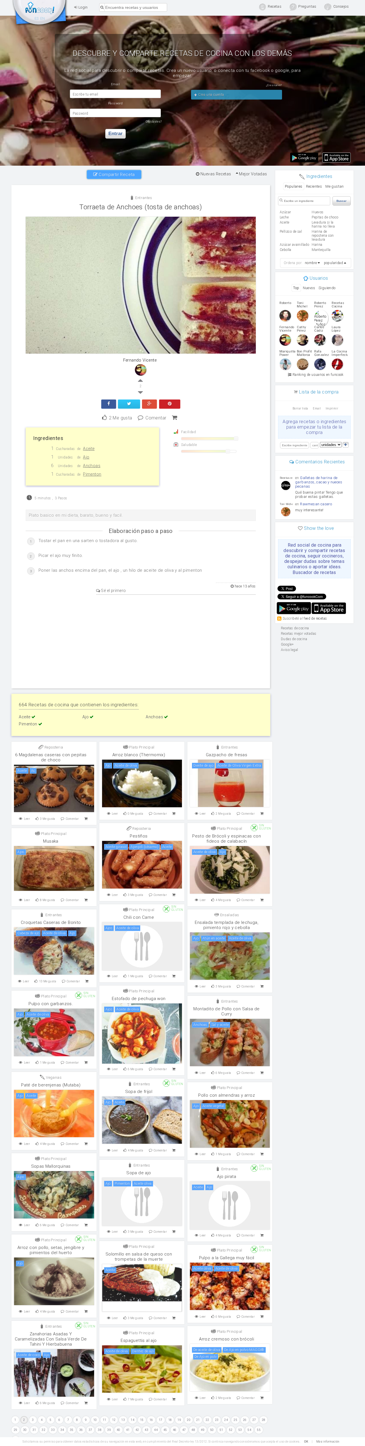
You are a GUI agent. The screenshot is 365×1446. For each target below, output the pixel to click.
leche (284, 217)
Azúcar (285, 212)
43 (146, 1429)
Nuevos (309, 288)
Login (82, 7)
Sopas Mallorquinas (51, 1166)
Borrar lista (300, 408)
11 (104, 1419)
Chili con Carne (138, 917)
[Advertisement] (140, 640)
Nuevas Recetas (215, 174)
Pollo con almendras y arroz (226, 1095)
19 (179, 1419)
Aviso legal (289, 650)
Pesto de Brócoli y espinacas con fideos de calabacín (226, 838)
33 (53, 1429)
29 (15, 1429)
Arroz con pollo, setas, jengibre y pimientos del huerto (50, 1250)
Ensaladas (229, 915)
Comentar (155, 417)
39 (109, 1429)
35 (72, 1429)
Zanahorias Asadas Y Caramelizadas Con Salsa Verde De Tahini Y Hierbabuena (51, 1339)
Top (296, 288)
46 (175, 1429)
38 (100, 1429)
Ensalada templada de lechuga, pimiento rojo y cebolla (226, 925)
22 (207, 1419)
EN (42, 19)
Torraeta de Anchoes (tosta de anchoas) (140, 207)
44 (156, 1429)
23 (217, 1419)
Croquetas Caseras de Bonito (51, 922)
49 (202, 1429)
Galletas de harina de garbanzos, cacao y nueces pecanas (318, 482)
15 (142, 1419)
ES (37, 19)
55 (259, 1429)
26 (245, 1419)
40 (118, 1429)
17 (161, 1419)
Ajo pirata (226, 1176)
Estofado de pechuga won (138, 998)
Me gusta (120, 417)
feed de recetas (315, 618)
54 (249, 1429)
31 (34, 1429)
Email (317, 408)
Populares (294, 186)
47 (184, 1429)
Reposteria (53, 747)
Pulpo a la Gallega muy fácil (226, 1257)
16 (151, 1419)
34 (62, 1429)
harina (317, 245)
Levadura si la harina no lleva (323, 224)
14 (132, 1419)
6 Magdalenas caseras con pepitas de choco (51, 757)
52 (231, 1429)
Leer (27, 818)
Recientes (314, 186)
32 (43, 1429)
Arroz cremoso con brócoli (226, 1339)
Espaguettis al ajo (139, 1340)
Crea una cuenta (210, 95)
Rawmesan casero (316, 504)
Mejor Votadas (252, 174)
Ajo (86, 717)
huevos (317, 212)
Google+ (287, 644)
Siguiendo (327, 288)
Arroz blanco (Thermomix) (138, 754)
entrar (115, 133)
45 (165, 1429)
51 (221, 1429)
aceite (284, 222)
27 (254, 1419)
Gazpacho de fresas (226, 754)
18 (170, 1419)
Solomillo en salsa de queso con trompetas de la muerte (139, 1257)
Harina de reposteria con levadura (323, 236)
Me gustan (334, 186)
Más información (328, 1441)
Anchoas (155, 717)
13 (123, 1419)
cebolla (285, 250)
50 (212, 1429)
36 (81, 1429)
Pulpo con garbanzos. (51, 1003)
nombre (311, 263)
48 (193, 1429)
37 (90, 1429)
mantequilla (321, 250)
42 (137, 1429)
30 (25, 1429)
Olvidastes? (154, 121)
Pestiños (138, 836)
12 (114, 1419)
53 (240, 1429)
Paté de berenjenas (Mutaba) (50, 1085)
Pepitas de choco (325, 217)
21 (198, 1419)
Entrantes (143, 198)
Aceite (25, 717)
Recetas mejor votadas (298, 634)
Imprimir (332, 408)
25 (235, 1419)
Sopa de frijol (139, 1091)
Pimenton (28, 724)
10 (95, 1419)
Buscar (341, 200)
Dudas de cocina (294, 639)
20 (188, 1419)
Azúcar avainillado (294, 245)
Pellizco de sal (291, 232)
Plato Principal (141, 747)
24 (226, 1419)
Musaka (50, 841)
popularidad (333, 263)
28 (263, 1419)
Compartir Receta (116, 174)
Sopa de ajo (138, 1172)
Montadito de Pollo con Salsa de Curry (226, 1011)
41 (128, 1429)
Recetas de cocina (39, 13)
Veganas (53, 1077)
